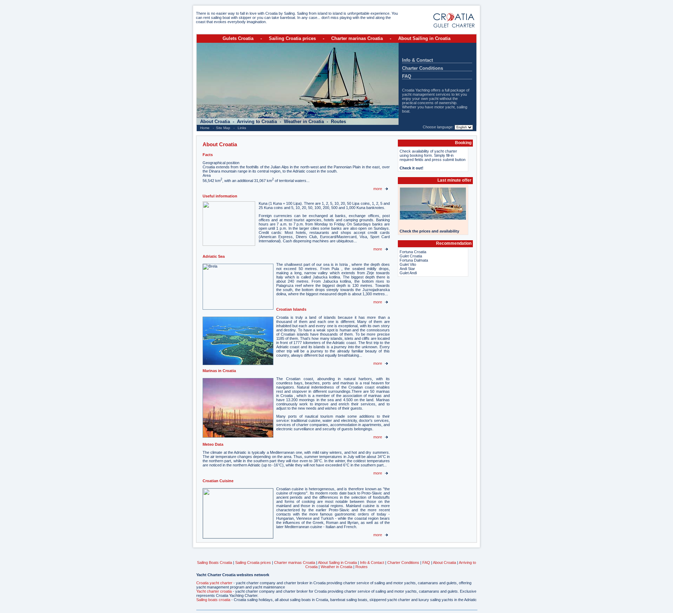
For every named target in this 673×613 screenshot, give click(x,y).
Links (242, 128)
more (378, 189)
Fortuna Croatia (413, 252)
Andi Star (407, 269)
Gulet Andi (408, 273)
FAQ (406, 76)
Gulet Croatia (411, 256)
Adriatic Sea (214, 256)
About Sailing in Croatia (424, 38)
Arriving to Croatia (257, 121)
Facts (208, 155)
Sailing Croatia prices (292, 38)
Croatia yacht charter (214, 583)
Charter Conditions (422, 68)
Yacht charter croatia (214, 591)
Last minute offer (454, 180)
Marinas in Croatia (219, 371)
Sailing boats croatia (213, 600)
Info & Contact (417, 60)
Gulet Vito (408, 264)
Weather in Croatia (304, 121)
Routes (338, 121)
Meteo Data (213, 444)
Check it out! (411, 168)
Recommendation (453, 243)
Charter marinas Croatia (357, 38)
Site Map (223, 128)
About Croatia (215, 121)
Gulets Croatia (238, 38)
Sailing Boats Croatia (214, 562)
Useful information (220, 196)
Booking (463, 142)
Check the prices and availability (429, 231)
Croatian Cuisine (218, 481)
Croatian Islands (291, 309)
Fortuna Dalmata (414, 260)
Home (205, 128)
